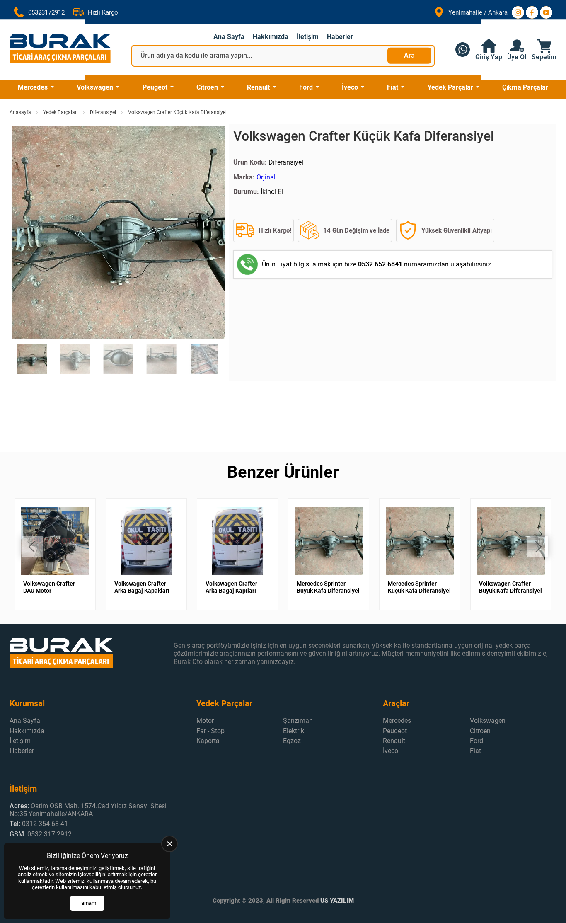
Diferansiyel (103, 112)
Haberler (340, 37)
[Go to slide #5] (205, 359)
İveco (350, 87)
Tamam (87, 903)
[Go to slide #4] (161, 359)
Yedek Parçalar (450, 87)
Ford (306, 87)
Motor (205, 720)
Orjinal (266, 177)
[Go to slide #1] (32, 359)
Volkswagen (95, 87)
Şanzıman (298, 720)
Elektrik (293, 731)
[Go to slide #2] (75, 359)
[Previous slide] (25, 233)
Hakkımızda (270, 37)
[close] (169, 844)
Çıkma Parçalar (525, 87)
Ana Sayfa (228, 37)
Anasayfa (20, 112)
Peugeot (155, 87)
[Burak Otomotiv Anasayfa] (60, 49)
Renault (258, 87)
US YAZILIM (337, 900)
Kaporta (208, 741)
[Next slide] (211, 233)
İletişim (308, 37)
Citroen (207, 87)
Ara (409, 55)
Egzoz (292, 741)
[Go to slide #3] (118, 359)
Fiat (392, 87)
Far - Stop (210, 731)
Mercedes (33, 87)
